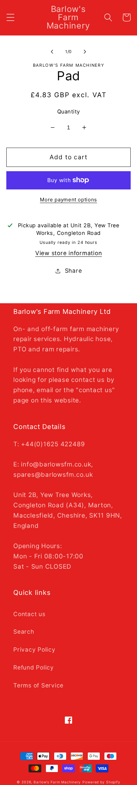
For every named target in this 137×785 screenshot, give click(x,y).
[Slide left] (52, 51)
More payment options (68, 199)
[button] (10, 17)
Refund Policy (33, 667)
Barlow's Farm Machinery (57, 782)
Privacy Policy (34, 649)
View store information (68, 253)
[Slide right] (85, 51)
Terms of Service (38, 685)
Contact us (29, 613)
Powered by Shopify (101, 782)
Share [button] (73, 270)
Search (23, 631)
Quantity (68, 111)
